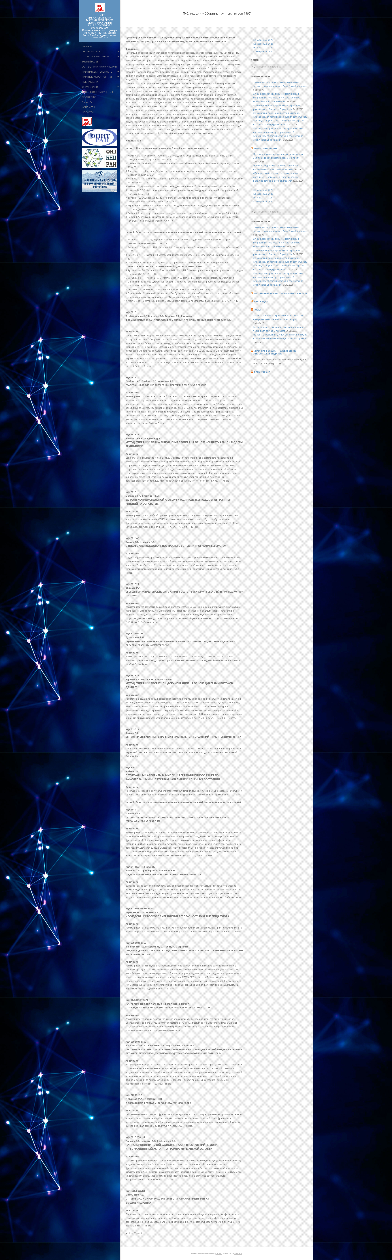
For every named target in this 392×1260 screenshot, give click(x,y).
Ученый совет (91, 61)
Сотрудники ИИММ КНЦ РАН (99, 66)
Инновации (261, 301)
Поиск (257, 309)
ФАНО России (262, 371)
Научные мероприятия (97, 76)
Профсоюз (89, 96)
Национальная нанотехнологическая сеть (280, 293)
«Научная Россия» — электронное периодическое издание (273, 352)
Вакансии (88, 102)
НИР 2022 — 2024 (262, 47)
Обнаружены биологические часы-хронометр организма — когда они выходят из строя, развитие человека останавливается (277, 177)
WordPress (238, 1253)
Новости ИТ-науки (265, 148)
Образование (90, 86)
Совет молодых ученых (97, 91)
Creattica (219, 1253)
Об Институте (91, 51)
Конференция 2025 (263, 43)
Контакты (88, 107)
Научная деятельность (97, 71)
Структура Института (95, 56)
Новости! (88, 112)
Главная (87, 46)
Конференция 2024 (263, 51)
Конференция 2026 (263, 39)
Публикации (90, 81)
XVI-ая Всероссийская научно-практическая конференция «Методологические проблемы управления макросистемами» (276, 97)
